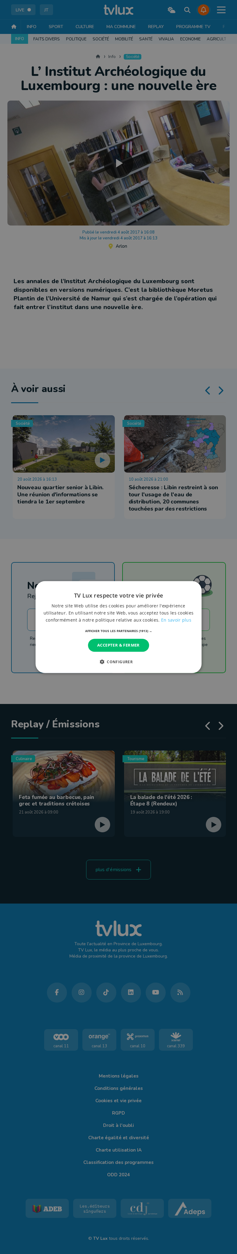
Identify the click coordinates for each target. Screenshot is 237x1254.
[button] (118, 631)
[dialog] (118, 627)
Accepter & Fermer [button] (118, 645)
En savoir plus (176, 620)
